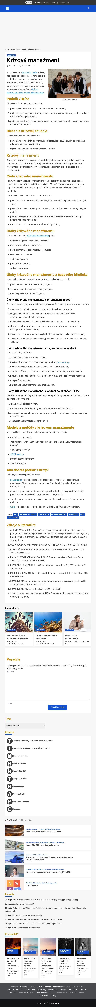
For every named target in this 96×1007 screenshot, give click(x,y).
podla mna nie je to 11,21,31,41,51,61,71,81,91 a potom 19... (38, 923)
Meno (9, 704)
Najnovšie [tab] (26, 820)
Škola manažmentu (43, 993)
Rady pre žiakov (19, 763)
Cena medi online (20, 756)
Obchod (81, 993)
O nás (32, 987)
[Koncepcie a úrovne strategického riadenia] (19, 622)
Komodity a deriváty (38, 829)
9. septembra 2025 (83, 641)
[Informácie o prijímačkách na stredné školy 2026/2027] (14, 874)
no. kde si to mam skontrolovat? (27, 928)
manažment (73, 514)
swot (82, 514)
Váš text (10, 671)
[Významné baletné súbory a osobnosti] (83, 947)
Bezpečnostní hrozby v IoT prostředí (65, 960)
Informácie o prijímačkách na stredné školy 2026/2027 (48, 872)
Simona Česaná (14, 66)
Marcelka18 (70, 641)
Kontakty (23, 987)
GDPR (39, 987)
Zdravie (83, 990)
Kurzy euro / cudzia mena (40, 842)
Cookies (47, 987)
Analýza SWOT (19, 794)
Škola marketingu (60, 993)
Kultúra (72, 993)
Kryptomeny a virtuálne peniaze (64, 951)
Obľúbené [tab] (11, 820)
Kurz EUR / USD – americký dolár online (42, 845)
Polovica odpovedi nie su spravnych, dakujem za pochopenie (37, 919)
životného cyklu (29, 72)
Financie (63, 990)
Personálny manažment (46, 952)
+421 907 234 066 (41, 3)
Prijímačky (42, 990)
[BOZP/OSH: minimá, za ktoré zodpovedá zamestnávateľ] (48, 947)
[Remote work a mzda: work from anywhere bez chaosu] (13, 947)
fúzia (12, 507)
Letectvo (29, 855)
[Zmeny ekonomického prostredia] (48, 622)
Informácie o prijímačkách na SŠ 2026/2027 (31, 748)
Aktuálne (29, 829)
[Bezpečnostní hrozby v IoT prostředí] (66, 947)
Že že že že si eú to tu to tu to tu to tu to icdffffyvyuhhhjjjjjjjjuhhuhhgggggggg (47, 900)
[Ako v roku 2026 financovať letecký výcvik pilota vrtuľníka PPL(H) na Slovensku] (14, 861)
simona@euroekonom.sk (60, 3)
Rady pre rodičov (20, 779)
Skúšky (53, 995)
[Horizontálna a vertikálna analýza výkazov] (30, 947)
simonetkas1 (13, 641)
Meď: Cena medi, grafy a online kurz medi (43, 832)
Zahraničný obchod (28, 952)
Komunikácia (18, 786)
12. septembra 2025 (44, 643)
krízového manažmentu (38, 235)
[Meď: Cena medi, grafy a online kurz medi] (14, 834)
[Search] (88, 8)
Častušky (17, 809)
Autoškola (71, 987)
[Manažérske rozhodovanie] (77, 622)
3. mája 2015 (26, 66)
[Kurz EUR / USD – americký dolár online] (14, 847)
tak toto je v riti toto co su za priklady (27, 915)
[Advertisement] (48, 29)
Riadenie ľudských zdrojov (10, 951)
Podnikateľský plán (21, 802)
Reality (80, 987)
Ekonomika (73, 990)
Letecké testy (59, 987)
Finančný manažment (81, 952)
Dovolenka (44, 995)
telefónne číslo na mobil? (23, 904)
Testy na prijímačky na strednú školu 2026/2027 (33, 741)
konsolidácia (16, 480)
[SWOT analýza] (14, 888)
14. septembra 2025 (15, 643)
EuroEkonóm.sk (54, 1003)
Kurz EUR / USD (19, 771)
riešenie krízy (63, 362)
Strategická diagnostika (49, 883)
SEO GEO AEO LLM (15, 990)
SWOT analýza (17, 454)
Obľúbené (48, 829)
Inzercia (14, 987)
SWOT (12, 993)
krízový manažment (58, 514)
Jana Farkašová (13, 971)
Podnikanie (52, 990)
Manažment (11, 55)
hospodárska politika (28, 514)
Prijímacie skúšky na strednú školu (53, 869)
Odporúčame (56, 829)
